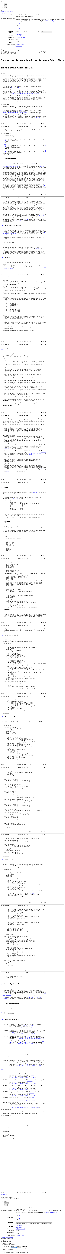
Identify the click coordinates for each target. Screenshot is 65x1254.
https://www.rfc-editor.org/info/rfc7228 (22, 1083)
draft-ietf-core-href (20, 37)
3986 (5, 268)
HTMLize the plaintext (8, 1246)
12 (45, 146)
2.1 (5, 139)
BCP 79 (20, 87)
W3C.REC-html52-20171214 (10, 166)
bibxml (22, 44)
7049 (4, 995)
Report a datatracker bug (7, 1237)
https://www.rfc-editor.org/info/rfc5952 (22, 1077)
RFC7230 (18, 220)
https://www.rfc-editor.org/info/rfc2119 (22, 1027)
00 (19, 24)
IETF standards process (51, 21)
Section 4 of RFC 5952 (34, 453)
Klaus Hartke (19, 34)
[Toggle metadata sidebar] (1, 10)
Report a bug (19, 46)
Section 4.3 (9, 471)
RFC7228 (43, 185)
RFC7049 (19, 205)
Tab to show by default (6, 1241)
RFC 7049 (27, 1037)
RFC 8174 (27, 1042)
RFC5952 (31, 454)
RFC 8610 (26, 1064)
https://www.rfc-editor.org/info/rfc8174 (28, 1043)
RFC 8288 (31, 1097)
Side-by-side (44, 32)
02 (19, 26)
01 (19, 25)
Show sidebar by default (7, 1238)
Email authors (19, 35)
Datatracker (3, 1194)
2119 (11, 1042)
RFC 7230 (12, 1088)
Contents (9, 1243)
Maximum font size (5, 1248)
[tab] (5, 1201)
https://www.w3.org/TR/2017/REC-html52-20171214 (24, 1107)
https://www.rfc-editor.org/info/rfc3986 (22, 1033)
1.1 (5, 137)
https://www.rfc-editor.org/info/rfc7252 (22, 1095)
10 (45, 145)
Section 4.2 (7, 448)
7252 (5, 470)
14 (45, 147)
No (7, 1240)
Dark (5, 5)
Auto (5, 7)
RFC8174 (13, 233)
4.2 (5, 145)
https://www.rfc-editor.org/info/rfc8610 (29, 1065)
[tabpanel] (32, 1222)
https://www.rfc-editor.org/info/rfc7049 (31, 1038)
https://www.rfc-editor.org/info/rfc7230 (22, 1089)
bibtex (19, 44)
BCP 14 (25, 1025)
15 (45, 152)
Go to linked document (22, 1252)
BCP (45, 232)
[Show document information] (4, 13)
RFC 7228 (29, 1081)
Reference (10, 1249)
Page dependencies (26, 1248)
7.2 (5, 152)
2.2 (5, 140)
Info (4, 1243)
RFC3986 (34, 163)
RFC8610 (15, 498)
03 (19, 28)
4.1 (5, 144)
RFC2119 (7, 233)
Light (5, 4)
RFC (45, 267)
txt (16, 44)
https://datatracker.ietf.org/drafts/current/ (25, 93)
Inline (50, 32)
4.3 (5, 146)
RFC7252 (26, 219)
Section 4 (38, 117)
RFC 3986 (41, 215)
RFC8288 (42, 166)
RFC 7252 (31, 1093)
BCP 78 (13, 87)
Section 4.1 (37, 431)
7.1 (5, 151)
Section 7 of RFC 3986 (35, 997)
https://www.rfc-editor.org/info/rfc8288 (22, 1100)
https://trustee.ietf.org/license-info (15, 112)
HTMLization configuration (8, 1244)
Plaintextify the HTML (22, 1246)
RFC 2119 (30, 1025)
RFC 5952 (28, 789)
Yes (3, 1240)
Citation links (4, 1251)
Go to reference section (9, 1252)
